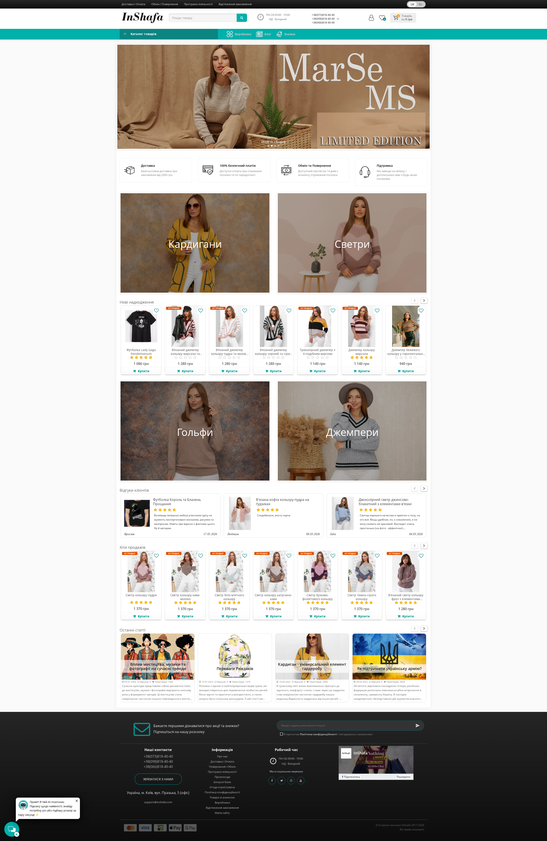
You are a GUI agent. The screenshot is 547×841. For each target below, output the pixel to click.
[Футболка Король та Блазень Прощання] (137, 513)
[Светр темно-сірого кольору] (361, 571)
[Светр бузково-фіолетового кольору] (317, 571)
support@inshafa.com (158, 802)
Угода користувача (222, 787)
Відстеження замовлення (235, 4)
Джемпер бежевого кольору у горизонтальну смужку (405, 354)
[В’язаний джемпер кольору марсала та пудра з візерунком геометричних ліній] (185, 326)
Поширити (403, 777)
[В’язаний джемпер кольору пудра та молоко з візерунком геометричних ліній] (229, 326)
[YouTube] (300, 780)
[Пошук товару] (242, 17)
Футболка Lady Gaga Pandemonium (141, 352)
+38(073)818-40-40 (323, 15)
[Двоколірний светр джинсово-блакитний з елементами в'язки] (343, 513)
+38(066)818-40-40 (323, 22)
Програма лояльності (198, 4)
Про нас (222, 756)
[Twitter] (281, 780)
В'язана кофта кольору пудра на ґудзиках (282, 501)
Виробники (222, 802)
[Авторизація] (371, 17)
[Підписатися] (417, 725)
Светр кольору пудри (141, 595)
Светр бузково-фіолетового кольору (317, 597)
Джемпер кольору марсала (361, 352)
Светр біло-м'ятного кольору (229, 597)
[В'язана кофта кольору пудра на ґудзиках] (240, 513)
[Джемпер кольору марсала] (361, 326)
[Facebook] (272, 780)
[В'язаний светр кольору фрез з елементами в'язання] (406, 571)
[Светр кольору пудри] (141, 571)
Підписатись (351, 777)
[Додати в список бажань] (156, 310)
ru (420, 4)
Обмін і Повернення (164, 4)
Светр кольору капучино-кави (273, 597)
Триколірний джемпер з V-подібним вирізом (317, 352)
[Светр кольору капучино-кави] (273, 571)
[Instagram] (291, 780)
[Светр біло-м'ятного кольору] (229, 571)
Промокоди (222, 777)
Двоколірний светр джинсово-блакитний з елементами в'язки (385, 501)
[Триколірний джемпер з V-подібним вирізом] (317, 326)
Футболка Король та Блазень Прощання (177, 501)
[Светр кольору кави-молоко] (185, 571)
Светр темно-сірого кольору (361, 597)
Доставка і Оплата (133, 4)
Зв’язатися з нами (158, 779)
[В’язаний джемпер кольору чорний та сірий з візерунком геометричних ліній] (273, 326)
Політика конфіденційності (222, 792)
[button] (268, 146)
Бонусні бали (222, 782)
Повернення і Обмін (222, 767)
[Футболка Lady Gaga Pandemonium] (141, 326)
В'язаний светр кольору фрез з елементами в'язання (405, 599)
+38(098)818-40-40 (323, 19)
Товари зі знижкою (222, 797)
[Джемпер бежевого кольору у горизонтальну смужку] (406, 326)
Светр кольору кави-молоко (185, 597)
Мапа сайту (222, 813)
